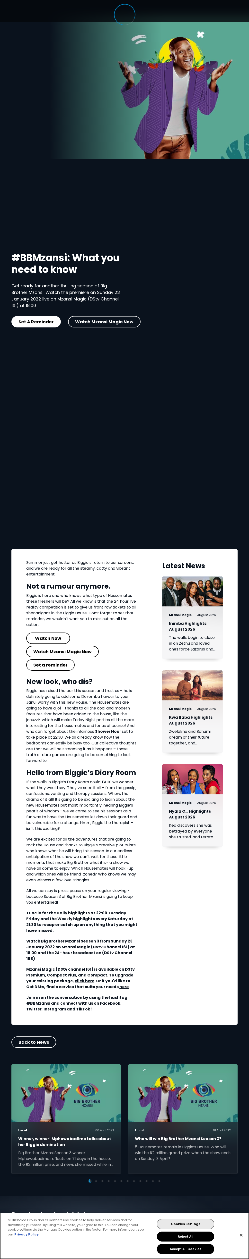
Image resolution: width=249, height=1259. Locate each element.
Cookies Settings (185, 1224)
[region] (124, 1236)
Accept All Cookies (185, 1249)
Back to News (33, 1042)
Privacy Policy (26, 1234)
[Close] (241, 1235)
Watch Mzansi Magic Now (104, 322)
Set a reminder (50, 665)
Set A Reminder (36, 322)
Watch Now (48, 638)
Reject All (185, 1236)
